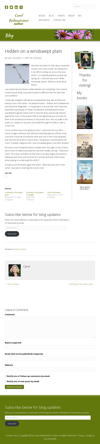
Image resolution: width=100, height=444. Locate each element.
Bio (79, 15)
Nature (17, 249)
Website (9, 365)
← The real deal (12, 284)
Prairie (23, 249)
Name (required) (13, 342)
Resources (44, 20)
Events (61, 15)
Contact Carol (12, 435)
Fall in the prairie (53, 192)
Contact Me (59, 20)
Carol (9, 58)
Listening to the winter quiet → (82, 284)
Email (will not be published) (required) (24, 354)
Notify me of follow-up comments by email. (28, 376)
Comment (10, 314)
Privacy (81, 435)
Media (71, 15)
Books (42, 15)
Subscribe (12, 233)
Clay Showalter (50, 438)
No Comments (36, 58)
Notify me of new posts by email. (23, 381)
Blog (51, 15)
